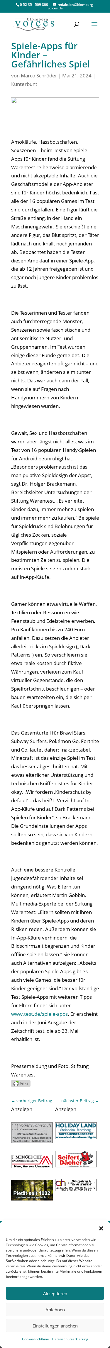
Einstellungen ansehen (55, 1326)
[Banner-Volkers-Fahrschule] (32, 1141)
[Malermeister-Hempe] (76, 1189)
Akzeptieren (55, 1293)
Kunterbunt (24, 84)
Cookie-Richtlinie (35, 1339)
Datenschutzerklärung (70, 1339)
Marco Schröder (39, 75)
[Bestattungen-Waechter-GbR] (32, 1198)
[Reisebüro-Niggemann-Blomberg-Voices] (76, 1137)
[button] (101, 1228)
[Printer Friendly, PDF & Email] (21, 1083)
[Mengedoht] (32, 1166)
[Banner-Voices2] (76, 1165)
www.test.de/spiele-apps (39, 1013)
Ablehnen (55, 1310)
